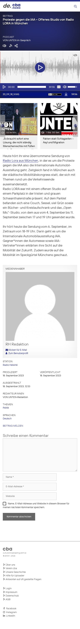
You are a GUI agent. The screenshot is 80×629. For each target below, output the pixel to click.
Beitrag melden (13, 426)
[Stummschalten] (65, 87)
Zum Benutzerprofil (17, 353)
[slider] (31, 87)
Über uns (10, 565)
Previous (2, 126)
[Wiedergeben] (4, 87)
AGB (7, 599)
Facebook (10, 608)
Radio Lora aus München (20, 160)
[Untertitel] (59, 87)
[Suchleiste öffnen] (75, 6)
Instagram (11, 612)
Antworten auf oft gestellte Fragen (23, 579)
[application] (40, 87)
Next (75, 126)
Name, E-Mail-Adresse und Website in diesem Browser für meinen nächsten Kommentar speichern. (36, 505)
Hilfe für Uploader (14, 575)
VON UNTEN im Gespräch (17, 40)
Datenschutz (12, 596)
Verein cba (11, 568)
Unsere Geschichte (15, 572)
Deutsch (7, 418)
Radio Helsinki (10, 365)
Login (8, 588)
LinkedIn (10, 616)
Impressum (11, 592)
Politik (6, 408)
